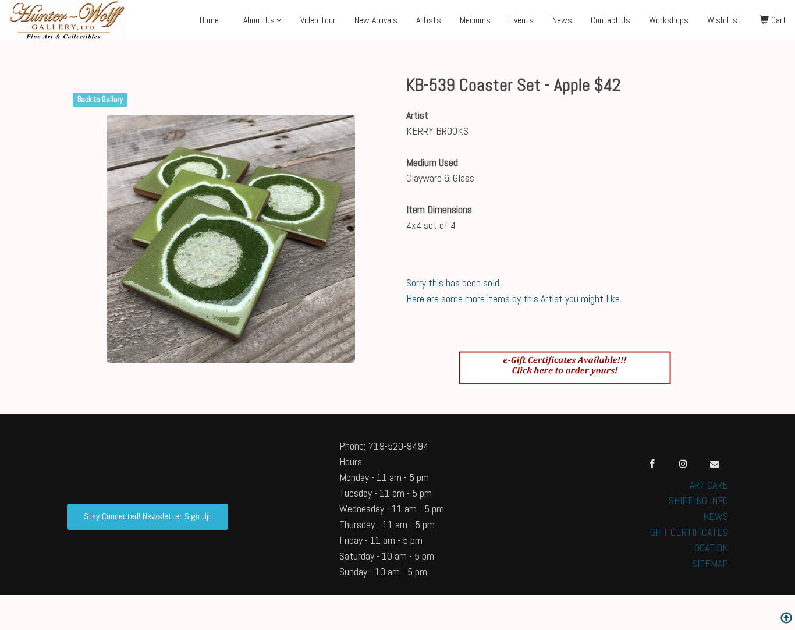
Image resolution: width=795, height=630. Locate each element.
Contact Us (610, 20)
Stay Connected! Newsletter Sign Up (147, 516)
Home (209, 20)
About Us (259, 20)
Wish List (724, 20)
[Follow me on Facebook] (651, 463)
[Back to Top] (786, 619)
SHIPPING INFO (698, 500)
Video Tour (318, 20)
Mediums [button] (475, 20)
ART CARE (709, 484)
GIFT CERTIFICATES (689, 532)
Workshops (668, 20)
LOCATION (709, 547)
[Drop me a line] (714, 463)
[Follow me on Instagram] (683, 463)
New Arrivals (376, 20)
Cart (777, 20)
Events (521, 20)
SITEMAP (710, 563)
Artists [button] (428, 20)
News (562, 20)
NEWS (715, 516)
